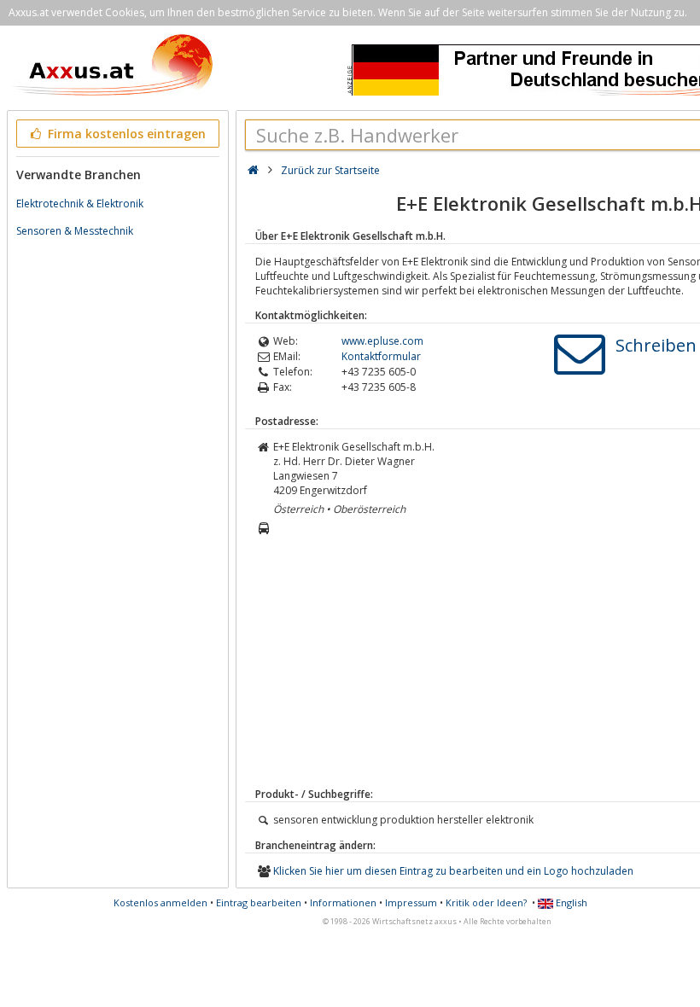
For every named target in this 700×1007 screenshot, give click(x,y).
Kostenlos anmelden (160, 902)
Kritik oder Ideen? (486, 902)
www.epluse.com (382, 341)
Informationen (343, 902)
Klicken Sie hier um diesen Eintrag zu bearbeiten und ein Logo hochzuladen (453, 871)
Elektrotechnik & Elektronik (79, 203)
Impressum (411, 902)
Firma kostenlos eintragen (125, 133)
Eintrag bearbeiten (258, 902)
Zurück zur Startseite (330, 170)
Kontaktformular (381, 356)
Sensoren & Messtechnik (74, 231)
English (570, 902)
